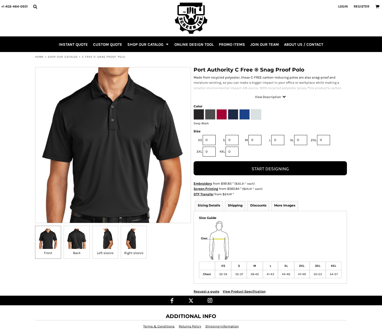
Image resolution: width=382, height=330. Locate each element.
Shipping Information (222, 326)
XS (200, 140)
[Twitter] (191, 300)
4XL (222, 151)
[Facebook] (172, 300)
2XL (314, 140)
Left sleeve (105, 253)
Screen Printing (206, 189)
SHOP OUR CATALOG (63, 57)
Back (77, 253)
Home (39, 57)
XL (292, 140)
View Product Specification (244, 291)
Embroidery (203, 183)
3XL (199, 151)
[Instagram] (210, 300)
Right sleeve (133, 253)
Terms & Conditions (159, 326)
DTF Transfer (204, 194)
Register (361, 6)
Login (343, 6)
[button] (35, 6)
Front (48, 253)
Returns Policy (190, 326)
